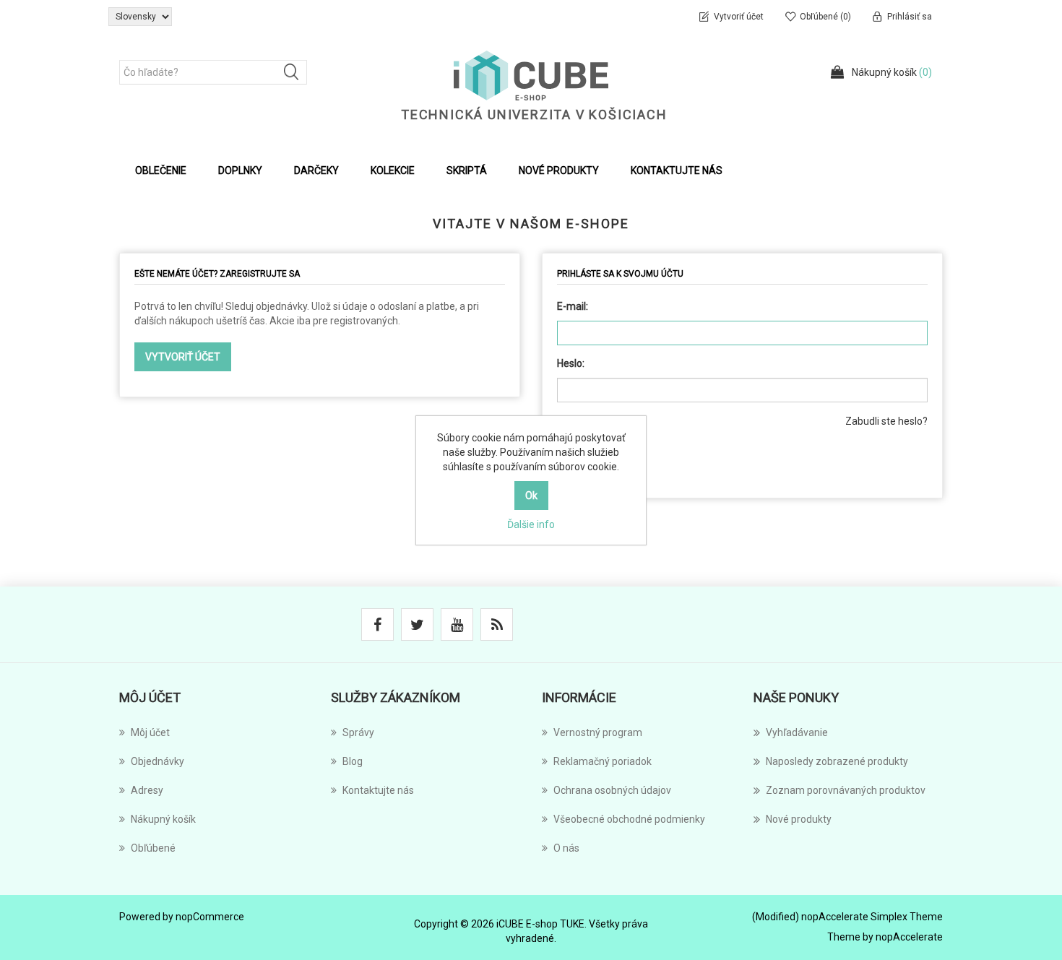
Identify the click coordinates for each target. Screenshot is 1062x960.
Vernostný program (597, 732)
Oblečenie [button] (160, 170)
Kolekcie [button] (393, 170)
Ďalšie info (531, 524)
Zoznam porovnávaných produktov (845, 790)
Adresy (147, 790)
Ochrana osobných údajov (612, 790)
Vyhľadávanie (797, 732)
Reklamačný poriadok (602, 761)
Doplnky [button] (240, 170)
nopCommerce (210, 916)
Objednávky (157, 761)
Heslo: (570, 363)
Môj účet (150, 732)
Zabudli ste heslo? (886, 421)
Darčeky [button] (316, 170)
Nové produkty (559, 170)
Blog (352, 761)
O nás (566, 848)
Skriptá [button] (466, 170)
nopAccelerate (909, 937)
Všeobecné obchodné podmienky (629, 819)
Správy (358, 732)
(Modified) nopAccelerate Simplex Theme (847, 916)
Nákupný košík (163, 819)
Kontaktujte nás (676, 170)
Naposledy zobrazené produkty (837, 761)
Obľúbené (153, 848)
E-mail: (572, 306)
